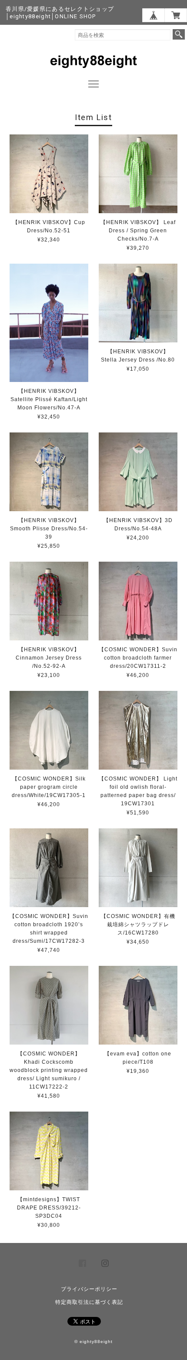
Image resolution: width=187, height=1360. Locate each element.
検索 (179, 34)
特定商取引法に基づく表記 (89, 1302)
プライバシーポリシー (89, 1289)
